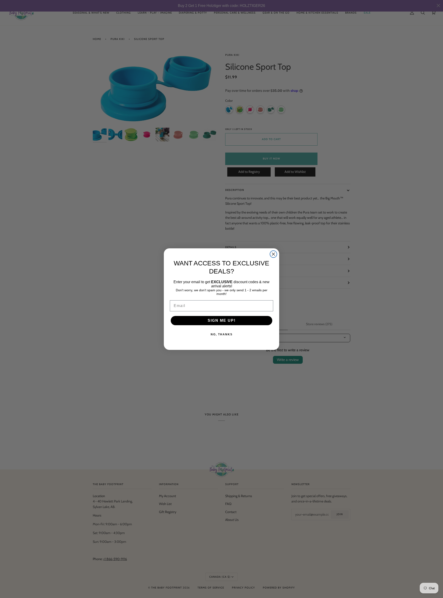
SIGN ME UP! (222, 320)
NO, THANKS (222, 334)
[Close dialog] (273, 254)
